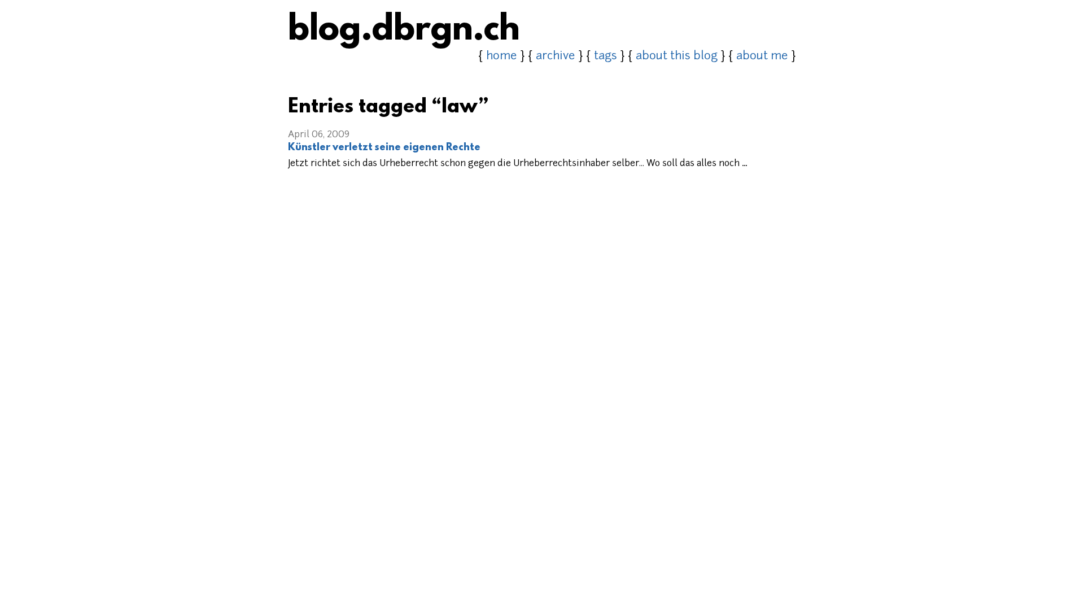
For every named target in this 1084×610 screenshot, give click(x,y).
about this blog (677, 56)
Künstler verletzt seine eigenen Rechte (384, 148)
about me (762, 56)
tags (605, 56)
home (501, 56)
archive (555, 56)
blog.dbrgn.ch (404, 31)
